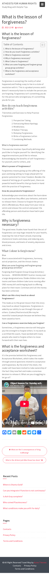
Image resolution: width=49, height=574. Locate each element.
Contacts (7, 529)
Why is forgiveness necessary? (17, 58)
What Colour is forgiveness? (16, 61)
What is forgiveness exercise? (17, 55)
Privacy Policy (9, 535)
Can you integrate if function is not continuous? (24, 490)
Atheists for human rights (19, 3)
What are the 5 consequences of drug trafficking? (26, 451)
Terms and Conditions (13, 541)
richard (20, 27)
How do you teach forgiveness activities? (22, 52)
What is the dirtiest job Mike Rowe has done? (23, 460)
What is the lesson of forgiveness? (19, 48)
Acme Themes (40, 562)
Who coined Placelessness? (15, 502)
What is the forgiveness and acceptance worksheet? (22, 72)
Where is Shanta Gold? (13, 484)
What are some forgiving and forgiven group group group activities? (23, 66)
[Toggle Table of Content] (41, 45)
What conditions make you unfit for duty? (21, 508)
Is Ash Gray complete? (13, 496)
